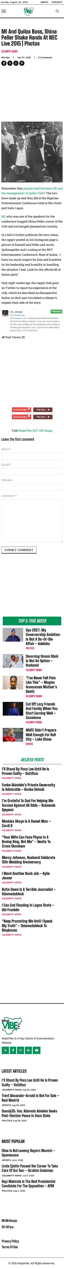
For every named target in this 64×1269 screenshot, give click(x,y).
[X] (9, 63)
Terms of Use (10, 1247)
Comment (9, 496)
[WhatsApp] (15, 63)
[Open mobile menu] (4, 11)
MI (3, 216)
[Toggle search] (57, 11)
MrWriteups (9, 1220)
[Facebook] (3, 63)
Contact (57, 2)
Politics (30, 648)
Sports (29, 744)
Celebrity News (9, 51)
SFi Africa (7, 1227)
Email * (6, 465)
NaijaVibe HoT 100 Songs (35, 430)
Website (6, 480)
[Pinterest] (21, 63)
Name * (6, 449)
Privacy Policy (10, 1241)
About (44, 2)
